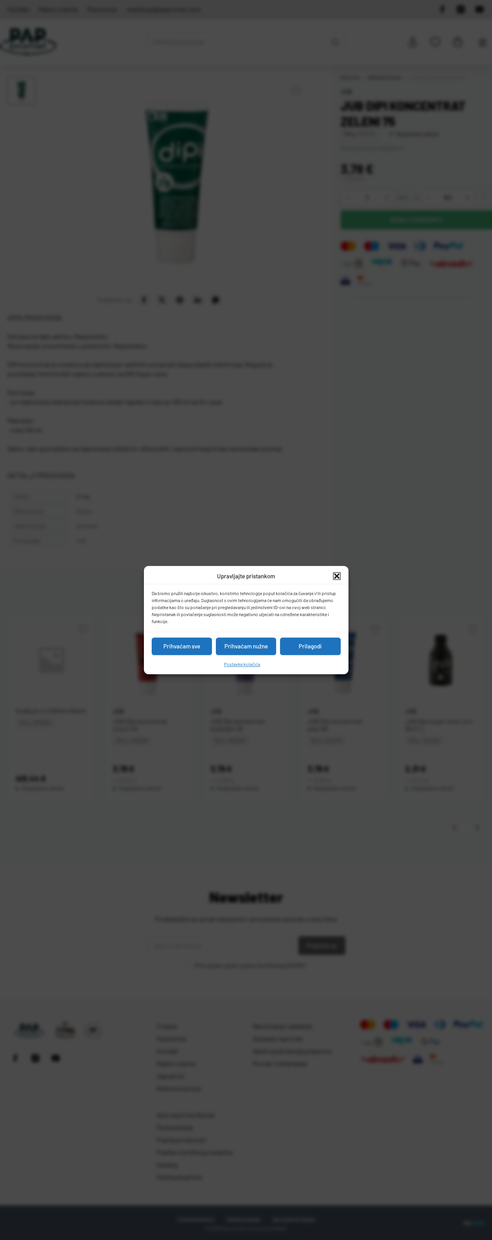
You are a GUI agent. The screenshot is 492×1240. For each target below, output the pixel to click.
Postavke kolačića (242, 664)
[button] (337, 576)
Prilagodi (310, 646)
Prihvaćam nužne (246, 646)
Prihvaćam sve (181, 646)
